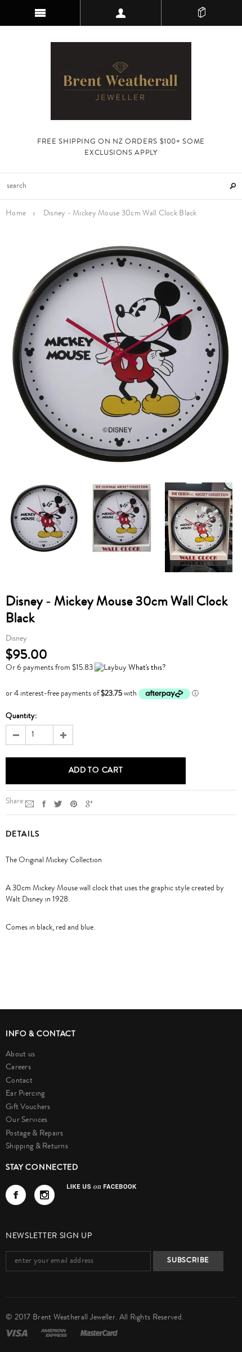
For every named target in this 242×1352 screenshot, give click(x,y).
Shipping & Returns (37, 1147)
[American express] (55, 1333)
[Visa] (17, 1333)
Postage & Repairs (35, 1134)
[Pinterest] (73, 804)
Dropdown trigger (120, 13)
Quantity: (21, 716)
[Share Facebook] (44, 804)
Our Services (26, 1120)
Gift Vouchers (28, 1107)
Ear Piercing (25, 1094)
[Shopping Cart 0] (202, 13)
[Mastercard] (99, 1333)
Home (16, 214)
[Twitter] (58, 804)
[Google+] (89, 804)
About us (20, 1055)
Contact (19, 1081)
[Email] (29, 804)
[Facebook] (16, 1195)
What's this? (146, 668)
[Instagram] (44, 1195)
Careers (18, 1068)
